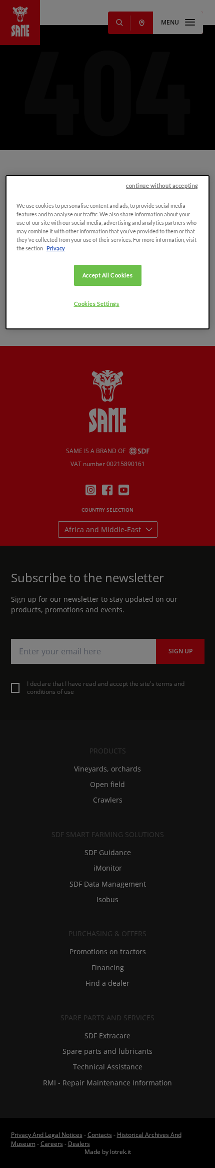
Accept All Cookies (107, 275)
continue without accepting (162, 185)
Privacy (55, 248)
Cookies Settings (97, 303)
